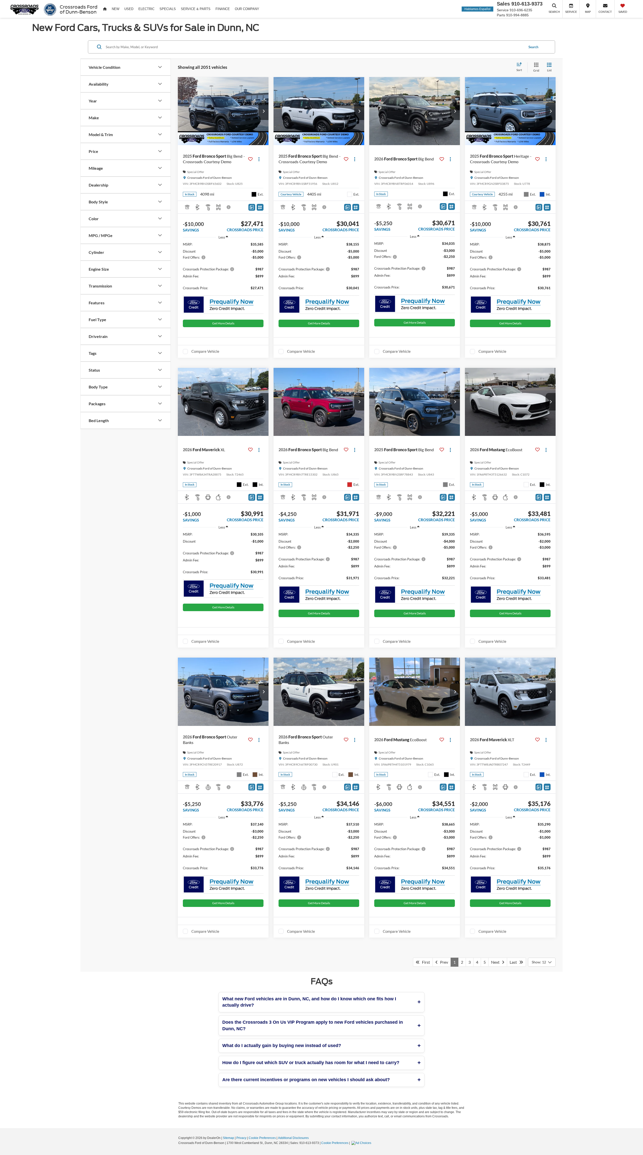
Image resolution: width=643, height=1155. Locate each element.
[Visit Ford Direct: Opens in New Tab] (361, 1143)
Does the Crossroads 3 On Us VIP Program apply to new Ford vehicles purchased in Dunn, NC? (312, 1025)
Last (514, 962)
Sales (503, 4)
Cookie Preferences (262, 1138)
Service (503, 10)
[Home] (104, 9)
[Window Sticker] (260, 207)
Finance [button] (223, 9)
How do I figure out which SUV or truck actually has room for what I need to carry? (310, 1062)
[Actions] (259, 159)
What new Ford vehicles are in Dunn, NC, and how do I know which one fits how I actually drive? (309, 1002)
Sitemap (228, 1138)
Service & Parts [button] (195, 9)
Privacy (241, 1138)
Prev (443, 962)
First (425, 962)
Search (533, 47)
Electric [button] (146, 9)
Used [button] (128, 9)
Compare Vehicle (205, 351)
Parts (501, 15)
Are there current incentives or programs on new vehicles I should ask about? (306, 1079)
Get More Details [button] (223, 323)
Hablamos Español (477, 9)
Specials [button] (167, 9)
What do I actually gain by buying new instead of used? (281, 1045)
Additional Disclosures (293, 1138)
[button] (263, 111)
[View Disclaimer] (229, 207)
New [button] (115, 9)
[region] (223, 268)
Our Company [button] (247, 9)
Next (496, 962)
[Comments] (251, 207)
